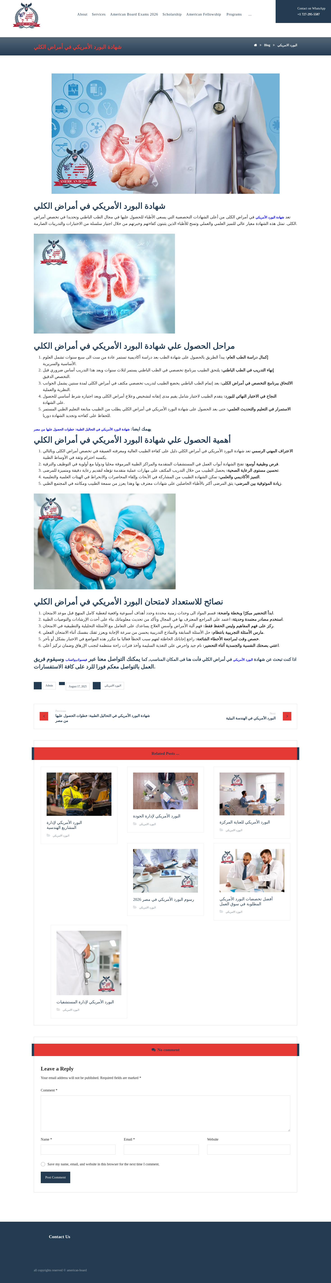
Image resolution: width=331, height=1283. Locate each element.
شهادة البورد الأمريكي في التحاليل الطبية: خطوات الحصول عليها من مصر (82, 429)
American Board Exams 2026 (134, 14)
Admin (49, 685)
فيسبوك (82, 659)
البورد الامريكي (112, 685)
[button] (250, 14)
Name (46, 1139)
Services (99, 14)
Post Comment (55, 1177)
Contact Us (59, 1236)
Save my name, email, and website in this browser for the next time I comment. (103, 1164)
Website (212, 1139)
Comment (49, 1090)
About (82, 14)
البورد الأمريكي (243, 659)
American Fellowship (203, 14)
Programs (234, 14)
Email (129, 1139)
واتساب (70, 659)
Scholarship (172, 14)
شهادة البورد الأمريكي (270, 217)
